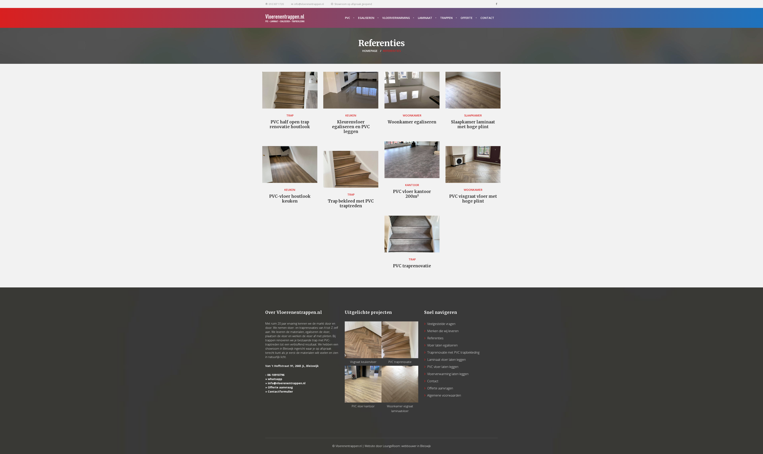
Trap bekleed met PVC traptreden (351, 203)
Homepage (370, 51)
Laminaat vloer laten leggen (446, 359)
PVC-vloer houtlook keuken (290, 199)
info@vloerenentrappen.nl (286, 383)
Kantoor (412, 185)
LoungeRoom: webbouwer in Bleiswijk (407, 446)
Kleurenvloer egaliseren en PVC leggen (351, 126)
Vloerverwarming (396, 18)
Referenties (435, 338)
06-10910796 (275, 375)
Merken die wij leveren (443, 331)
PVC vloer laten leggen (442, 367)
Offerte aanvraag (280, 387)
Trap (289, 115)
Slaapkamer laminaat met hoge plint (473, 124)
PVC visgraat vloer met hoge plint (473, 199)
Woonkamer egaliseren (412, 121)
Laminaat (425, 18)
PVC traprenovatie (412, 265)
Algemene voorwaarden (444, 395)
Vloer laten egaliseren (442, 345)
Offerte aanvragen (440, 388)
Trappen (446, 18)
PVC (347, 18)
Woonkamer (412, 115)
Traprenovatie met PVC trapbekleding (453, 352)
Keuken (350, 115)
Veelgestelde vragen (441, 324)
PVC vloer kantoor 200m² (412, 194)
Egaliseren (366, 18)
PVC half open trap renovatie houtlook (290, 124)
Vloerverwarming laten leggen (448, 374)
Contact (487, 18)
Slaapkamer (473, 115)
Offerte (467, 18)
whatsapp (275, 379)
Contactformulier (280, 391)
